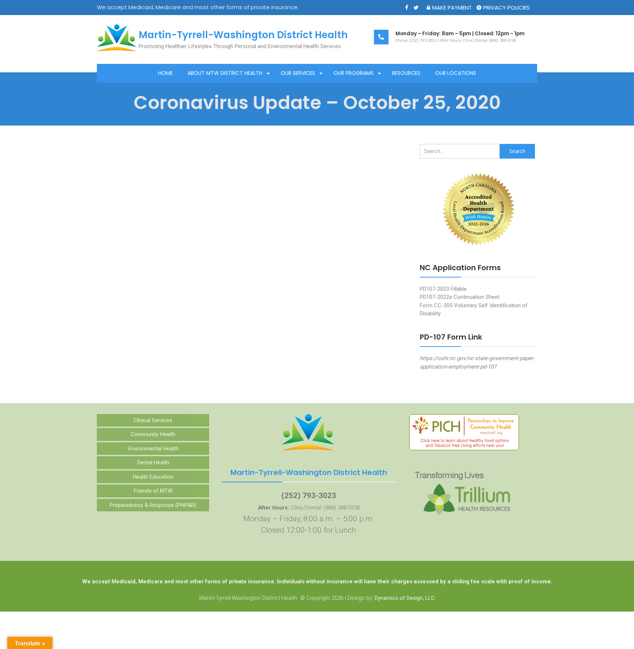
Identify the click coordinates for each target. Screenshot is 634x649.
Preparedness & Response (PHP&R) (153, 505)
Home (165, 73)
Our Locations (455, 73)
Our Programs (354, 73)
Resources (406, 73)
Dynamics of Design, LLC (405, 598)
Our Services (298, 73)
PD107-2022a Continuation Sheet (460, 297)
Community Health (153, 434)
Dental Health (153, 462)
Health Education (153, 477)
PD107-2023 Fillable (443, 289)
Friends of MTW (153, 490)
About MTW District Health (224, 73)
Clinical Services (153, 420)
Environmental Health (153, 448)
